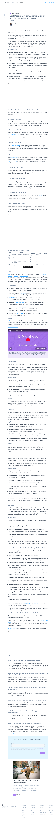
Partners (24, 809)
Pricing (23, 814)
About (32, 809)
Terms (41, 810)
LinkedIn (50, 812)
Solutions (24, 810)
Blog (50, 807)
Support (41, 807)
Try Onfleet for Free (28, 266)
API (23, 812)
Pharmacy (17, 13)
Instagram (51, 814)
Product (9, 6)
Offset (21, 6)
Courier (13, 13)
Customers (33, 807)
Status (41, 809)
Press (32, 810)
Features (24, 807)
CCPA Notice (42, 814)
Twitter (50, 809)
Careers (32, 812)
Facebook (51, 810)
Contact (32, 814)
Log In (23, 817)
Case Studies (15, 6)
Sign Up (23, 815)
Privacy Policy (43, 812)
